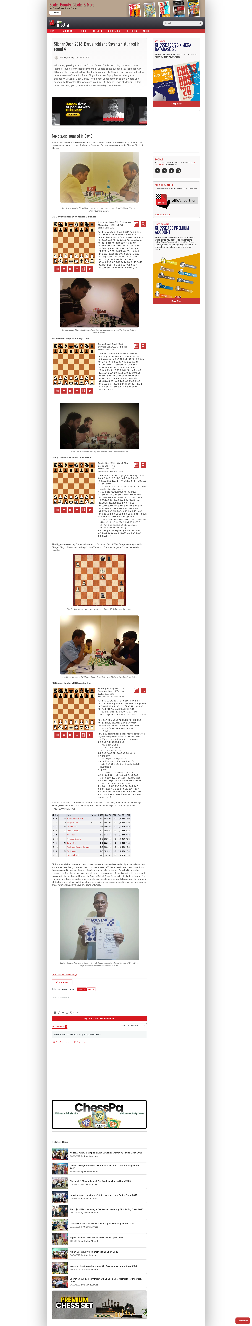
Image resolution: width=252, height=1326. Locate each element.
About (146, 31)
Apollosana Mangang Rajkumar (78, 847)
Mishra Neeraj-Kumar (75, 818)
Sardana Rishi (72, 827)
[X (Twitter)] (157, 170)
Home (53, 31)
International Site (162, 214)
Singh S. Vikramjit (73, 855)
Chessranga (114, 31)
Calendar (97, 31)
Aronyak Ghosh (72, 823)
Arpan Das (71, 835)
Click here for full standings (64, 974)
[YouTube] (164, 170)
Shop (83, 31)
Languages (67, 31)
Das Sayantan (72, 851)
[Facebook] (171, 170)
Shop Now (176, 104)
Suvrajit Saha (71, 843)
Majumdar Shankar (74, 839)
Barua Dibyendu (73, 831)
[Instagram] (178, 170)
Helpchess (132, 31)
